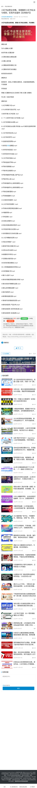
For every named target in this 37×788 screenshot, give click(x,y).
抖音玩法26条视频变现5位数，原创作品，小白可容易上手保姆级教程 (24, 663)
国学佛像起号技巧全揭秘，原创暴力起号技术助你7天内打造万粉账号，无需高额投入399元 (24, 644)
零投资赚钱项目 (5, 18)
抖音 (8, 145)
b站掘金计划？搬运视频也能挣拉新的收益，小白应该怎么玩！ (24, 575)
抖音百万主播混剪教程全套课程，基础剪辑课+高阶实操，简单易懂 (24, 634)
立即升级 (10, 321)
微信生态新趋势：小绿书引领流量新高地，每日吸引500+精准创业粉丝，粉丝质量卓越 (24, 429)
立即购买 (24, 318)
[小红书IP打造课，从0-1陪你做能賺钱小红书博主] (7, 616)
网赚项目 (6, 342)
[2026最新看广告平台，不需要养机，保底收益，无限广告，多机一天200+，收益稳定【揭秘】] (7, 518)
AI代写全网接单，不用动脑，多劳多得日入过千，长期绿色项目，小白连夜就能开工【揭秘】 (24, 527)
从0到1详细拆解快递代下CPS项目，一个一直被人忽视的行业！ (24, 468)
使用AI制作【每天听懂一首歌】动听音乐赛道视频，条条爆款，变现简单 (24, 488)
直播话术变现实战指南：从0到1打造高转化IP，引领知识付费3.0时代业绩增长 (25, 478)
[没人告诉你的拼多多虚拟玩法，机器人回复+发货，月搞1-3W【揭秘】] (7, 382)
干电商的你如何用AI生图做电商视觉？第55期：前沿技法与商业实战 (25, 595)
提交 (18, 688)
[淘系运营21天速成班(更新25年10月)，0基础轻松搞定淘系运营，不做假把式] (7, 606)
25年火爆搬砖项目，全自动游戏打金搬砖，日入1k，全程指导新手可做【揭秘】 (25, 497)
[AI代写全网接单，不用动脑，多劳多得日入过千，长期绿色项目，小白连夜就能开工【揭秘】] (7, 528)
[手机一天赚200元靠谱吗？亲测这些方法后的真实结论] (7, 401)
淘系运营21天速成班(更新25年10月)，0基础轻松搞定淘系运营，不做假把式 (24, 605)
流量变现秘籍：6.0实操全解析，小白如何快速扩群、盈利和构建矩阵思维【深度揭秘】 (24, 507)
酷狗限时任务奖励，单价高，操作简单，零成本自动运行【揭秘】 (24, 536)
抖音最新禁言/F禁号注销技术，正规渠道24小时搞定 (24, 565)
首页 (2, 6)
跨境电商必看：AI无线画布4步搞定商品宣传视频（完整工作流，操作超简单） (24, 624)
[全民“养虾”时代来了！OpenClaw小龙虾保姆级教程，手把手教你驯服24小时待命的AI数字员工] (7, 440)
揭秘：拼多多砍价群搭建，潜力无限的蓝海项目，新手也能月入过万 (24, 653)
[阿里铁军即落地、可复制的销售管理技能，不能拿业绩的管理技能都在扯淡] (7, 557)
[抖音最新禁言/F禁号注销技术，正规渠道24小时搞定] (7, 567)
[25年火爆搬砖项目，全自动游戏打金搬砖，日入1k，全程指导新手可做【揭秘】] (7, 499)
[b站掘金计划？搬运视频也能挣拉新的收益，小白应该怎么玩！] (7, 577)
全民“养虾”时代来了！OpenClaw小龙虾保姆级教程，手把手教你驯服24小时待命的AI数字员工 (24, 439)
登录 (4, 685)
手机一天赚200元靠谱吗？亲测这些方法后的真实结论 (24, 400)
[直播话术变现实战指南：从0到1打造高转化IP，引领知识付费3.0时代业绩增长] (7, 479)
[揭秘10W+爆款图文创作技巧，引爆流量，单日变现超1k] (7, 547)
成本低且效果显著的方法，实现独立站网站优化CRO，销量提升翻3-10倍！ (24, 449)
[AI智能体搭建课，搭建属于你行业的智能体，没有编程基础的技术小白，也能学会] (7, 411)
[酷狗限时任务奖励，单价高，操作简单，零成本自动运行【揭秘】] (7, 538)
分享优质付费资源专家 (6, 16)
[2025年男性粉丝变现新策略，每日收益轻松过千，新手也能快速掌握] (7, 421)
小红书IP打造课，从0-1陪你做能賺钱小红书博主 (24, 614)
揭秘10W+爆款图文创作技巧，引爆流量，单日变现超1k (24, 546)
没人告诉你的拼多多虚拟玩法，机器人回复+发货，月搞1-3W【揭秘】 (24, 381)
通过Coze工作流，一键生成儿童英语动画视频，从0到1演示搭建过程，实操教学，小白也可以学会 (25, 585)
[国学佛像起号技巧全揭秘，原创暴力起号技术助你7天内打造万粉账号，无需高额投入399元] (7, 645)
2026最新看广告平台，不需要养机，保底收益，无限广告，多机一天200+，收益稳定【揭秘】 (24, 517)
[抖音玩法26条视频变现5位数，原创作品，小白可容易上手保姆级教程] (7, 664)
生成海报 (6, 353)
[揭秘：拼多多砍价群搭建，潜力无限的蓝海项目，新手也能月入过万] (7, 654)
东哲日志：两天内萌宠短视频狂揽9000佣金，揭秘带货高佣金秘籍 (24, 390)
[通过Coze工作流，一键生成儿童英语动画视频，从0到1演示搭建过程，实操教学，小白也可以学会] (7, 586)
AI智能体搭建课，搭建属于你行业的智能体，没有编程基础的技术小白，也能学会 (24, 410)
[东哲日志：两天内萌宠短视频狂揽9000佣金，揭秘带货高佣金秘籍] (7, 391)
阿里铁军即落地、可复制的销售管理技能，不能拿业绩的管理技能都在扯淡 (24, 556)
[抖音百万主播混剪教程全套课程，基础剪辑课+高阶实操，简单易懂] (7, 635)
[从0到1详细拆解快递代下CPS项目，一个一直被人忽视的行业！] (7, 469)
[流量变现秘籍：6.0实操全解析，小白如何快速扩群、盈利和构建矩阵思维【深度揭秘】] (7, 508)
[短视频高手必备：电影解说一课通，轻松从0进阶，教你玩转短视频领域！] (7, 460)
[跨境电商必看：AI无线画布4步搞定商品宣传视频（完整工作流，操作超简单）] (7, 625)
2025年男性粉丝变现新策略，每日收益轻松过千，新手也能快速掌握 (24, 420)
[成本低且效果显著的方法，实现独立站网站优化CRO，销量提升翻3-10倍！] (7, 450)
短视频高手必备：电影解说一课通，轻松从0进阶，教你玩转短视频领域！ (24, 459)
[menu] (34, 2)
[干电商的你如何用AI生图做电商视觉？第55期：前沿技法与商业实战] (7, 596)
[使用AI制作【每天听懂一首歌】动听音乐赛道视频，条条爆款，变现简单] (7, 489)
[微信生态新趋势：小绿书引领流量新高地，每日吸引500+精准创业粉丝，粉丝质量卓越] (7, 430)
